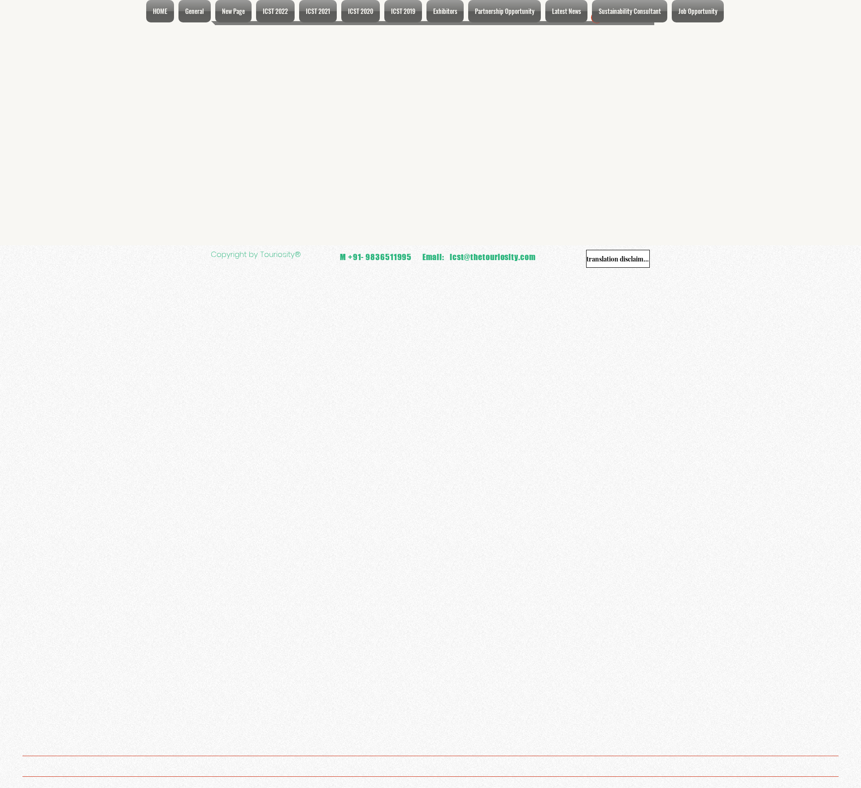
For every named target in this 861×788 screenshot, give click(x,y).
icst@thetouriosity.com (493, 257)
